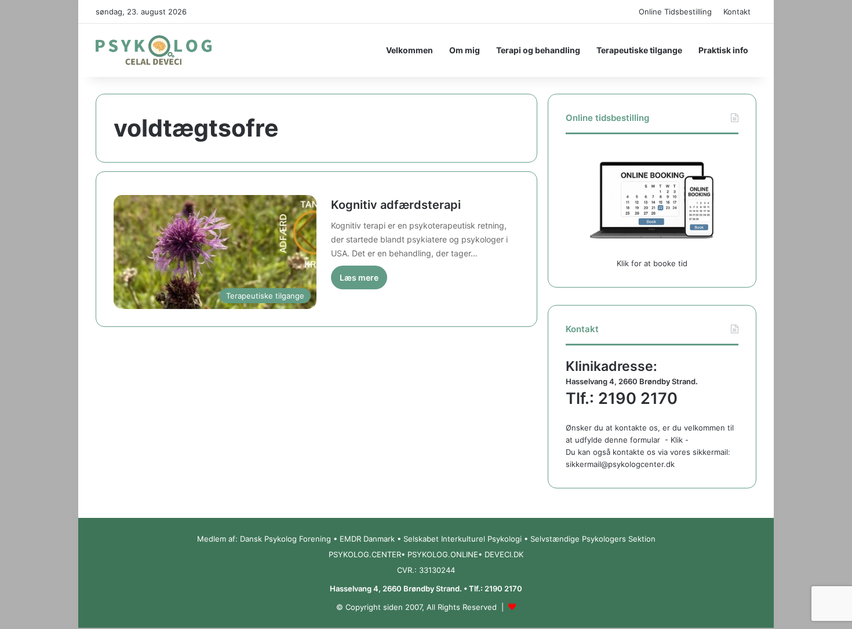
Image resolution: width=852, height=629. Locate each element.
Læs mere (359, 277)
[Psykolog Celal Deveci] (154, 50)
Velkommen (409, 50)
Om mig (464, 50)
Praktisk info (723, 50)
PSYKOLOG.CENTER (365, 554)
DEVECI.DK (504, 554)
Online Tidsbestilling (675, 11)
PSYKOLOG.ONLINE (442, 554)
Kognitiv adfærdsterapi (396, 205)
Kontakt (737, 11)
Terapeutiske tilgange (639, 50)
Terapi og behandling (538, 50)
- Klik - (677, 439)
